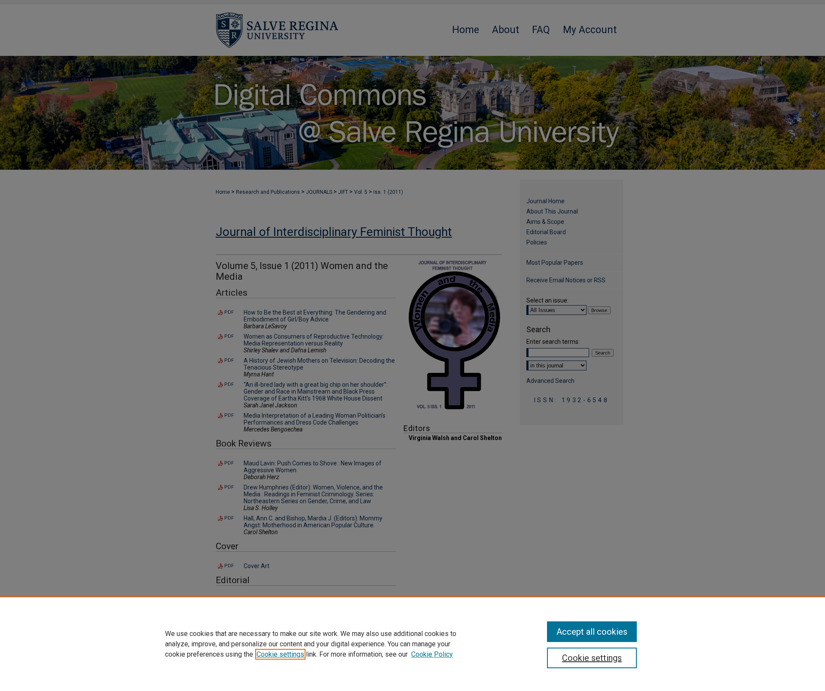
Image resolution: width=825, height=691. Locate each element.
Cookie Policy (432, 654)
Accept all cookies (591, 632)
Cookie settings (280, 654)
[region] (412, 643)
